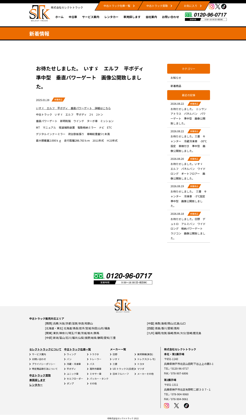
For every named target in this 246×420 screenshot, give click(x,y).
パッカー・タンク (99, 378)
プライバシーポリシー (43, 364)
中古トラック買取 (157, 6)
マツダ (140, 368)
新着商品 (58, 99)
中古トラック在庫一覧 (117, 6)
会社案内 (151, 17)
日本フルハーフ (121, 373)
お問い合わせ (170, 17)
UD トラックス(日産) (124, 368)
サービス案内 (90, 17)
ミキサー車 (95, 373)
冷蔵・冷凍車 (74, 364)
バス (92, 364)
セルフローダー (75, 378)
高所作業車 (95, 368)
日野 (115, 354)
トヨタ (140, 364)
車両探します (132, 17)
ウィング (71, 354)
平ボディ (71, 368)
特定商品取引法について (45, 368)
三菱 (115, 364)
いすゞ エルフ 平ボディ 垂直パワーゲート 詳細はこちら (73, 108)
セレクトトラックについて (45, 349)
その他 (93, 383)
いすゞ (116, 359)
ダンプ (70, 383)
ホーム (59, 17)
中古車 (73, 17)
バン (69, 359)
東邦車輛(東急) (145, 354)
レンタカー (111, 17)
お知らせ (176, 78)
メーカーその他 (145, 373)
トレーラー (95, 359)
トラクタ (94, 354)
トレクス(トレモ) (146, 359)
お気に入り (190, 6)
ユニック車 (72, 373)
